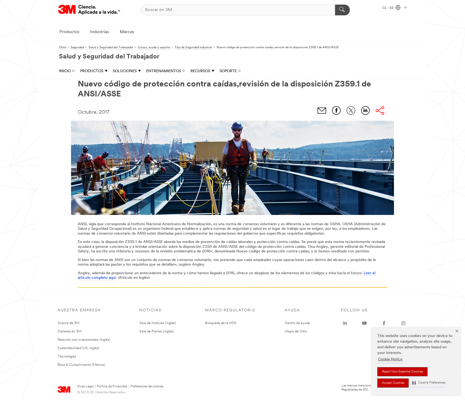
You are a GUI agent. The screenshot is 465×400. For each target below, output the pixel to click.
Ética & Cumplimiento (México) (81, 365)
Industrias (99, 32)
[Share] (380, 110)
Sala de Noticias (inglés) (157, 323)
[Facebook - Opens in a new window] (384, 323)
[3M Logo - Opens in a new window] (89, 10)
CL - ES (388, 8)
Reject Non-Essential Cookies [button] (402, 371)
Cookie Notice (390, 359)
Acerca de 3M (68, 323)
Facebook (336, 110)
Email (322, 110)
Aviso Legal (85, 386)
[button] (428, 382)
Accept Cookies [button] (393, 383)
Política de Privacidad (112, 386)
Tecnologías (67, 356)
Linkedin (365, 110)
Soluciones (125, 71)
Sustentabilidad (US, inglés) (78, 348)
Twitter (351, 110)
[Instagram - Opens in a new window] (403, 323)
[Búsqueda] (342, 10)
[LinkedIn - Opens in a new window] (345, 323)
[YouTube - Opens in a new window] (364, 323)
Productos (69, 32)
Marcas (127, 32)
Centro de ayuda (297, 323)
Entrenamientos (163, 71)
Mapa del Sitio (296, 331)
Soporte (228, 71)
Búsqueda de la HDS (220, 323)
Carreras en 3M (70, 331)
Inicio (65, 71)
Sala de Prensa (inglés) (156, 331)
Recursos (200, 71)
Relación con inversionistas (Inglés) (84, 340)
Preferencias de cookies (147, 386)
